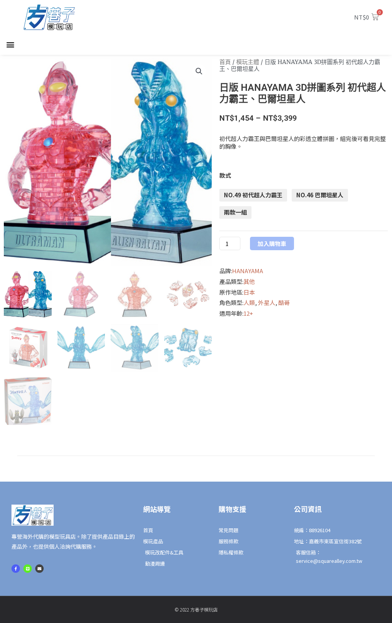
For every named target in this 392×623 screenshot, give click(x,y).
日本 (249, 292)
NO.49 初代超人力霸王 (253, 195)
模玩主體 (247, 62)
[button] (10, 44)
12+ (248, 313)
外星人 (266, 302)
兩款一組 (235, 212)
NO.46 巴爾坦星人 (319, 195)
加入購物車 (272, 243)
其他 (249, 281)
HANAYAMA (247, 271)
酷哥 (284, 302)
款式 (225, 175)
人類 (249, 302)
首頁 (225, 62)
